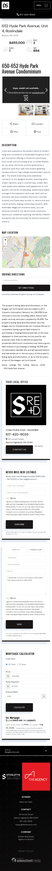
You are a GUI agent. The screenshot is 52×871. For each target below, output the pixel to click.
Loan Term (10, 659)
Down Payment (12, 682)
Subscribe (19, 524)
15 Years (22, 664)
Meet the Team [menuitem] (26, 802)
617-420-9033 (27, 14)
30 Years (12, 664)
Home (4, 365)
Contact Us (19, 449)
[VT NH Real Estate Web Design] (26, 860)
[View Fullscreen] (5, 249)
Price (8, 672)
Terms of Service (13, 635)
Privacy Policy (40, 515)
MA (19, 365)
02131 (42, 365)
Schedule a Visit (36, 550)
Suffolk (26, 365)
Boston (34, 365)
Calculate (19, 707)
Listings (12, 365)
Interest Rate (12, 692)
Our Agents (38, 446)
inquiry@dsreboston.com (26, 824)
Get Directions (26, 288)
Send (19, 624)
